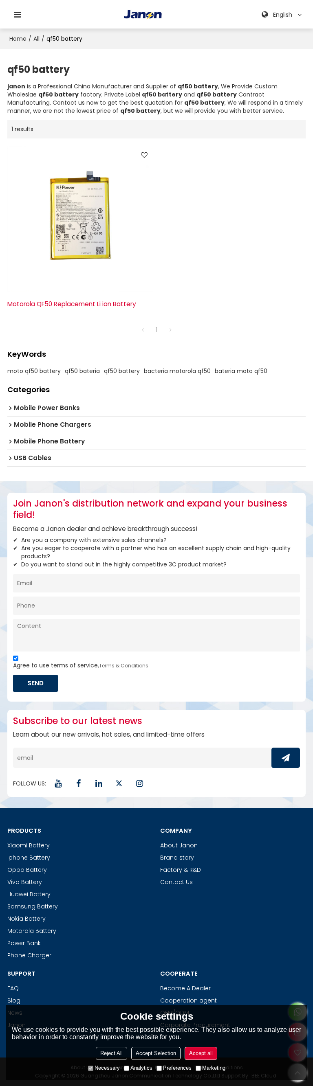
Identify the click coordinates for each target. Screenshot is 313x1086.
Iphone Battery (28, 857)
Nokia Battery (26, 919)
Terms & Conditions (123, 665)
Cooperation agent (188, 1000)
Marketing (213, 1068)
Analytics (141, 1068)
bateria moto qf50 (241, 371)
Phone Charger (29, 955)
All (36, 39)
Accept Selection (156, 1053)
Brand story (177, 857)
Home (17, 39)
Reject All (111, 1053)
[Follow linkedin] (99, 783)
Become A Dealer (185, 988)
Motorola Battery (31, 931)
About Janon (179, 845)
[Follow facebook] (79, 783)
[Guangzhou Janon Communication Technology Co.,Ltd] (143, 14)
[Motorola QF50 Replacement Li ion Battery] (79, 219)
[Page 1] (143, 330)
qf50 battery (122, 371)
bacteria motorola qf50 (177, 371)
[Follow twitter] (119, 783)
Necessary (107, 1068)
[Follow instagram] (140, 783)
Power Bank (24, 943)
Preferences (177, 1068)
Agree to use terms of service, (80, 665)
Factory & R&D (180, 870)
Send (35, 683)
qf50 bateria (82, 371)
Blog (13, 1000)
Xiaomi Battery (28, 845)
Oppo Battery (27, 870)
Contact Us (176, 882)
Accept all (201, 1053)
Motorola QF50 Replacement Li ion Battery (71, 304)
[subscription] (285, 758)
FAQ (13, 988)
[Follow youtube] (58, 783)
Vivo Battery (24, 882)
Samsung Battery (32, 906)
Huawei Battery (29, 894)
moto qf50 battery (34, 371)
